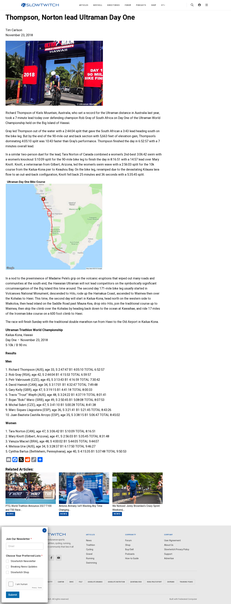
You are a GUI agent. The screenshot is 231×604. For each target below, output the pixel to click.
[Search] (192, 5)
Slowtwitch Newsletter (23, 561)
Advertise (169, 558)
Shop (153, 5)
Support (168, 554)
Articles (83, 5)
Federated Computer (187, 599)
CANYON (61, 582)
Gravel (89, 554)
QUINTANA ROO (136, 582)
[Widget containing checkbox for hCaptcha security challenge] (24, 584)
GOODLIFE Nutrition (116, 582)
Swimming (91, 563)
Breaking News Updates (24, 566)
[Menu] (207, 5)
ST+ (163, 5)
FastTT (49, 582)
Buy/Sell (97, 5)
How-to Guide (132, 558)
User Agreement (172, 540)
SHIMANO (170, 582)
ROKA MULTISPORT (154, 582)
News (89, 540)
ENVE (71, 582)
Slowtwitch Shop (20, 572)
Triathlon (90, 545)
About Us (168, 545)
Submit (12, 594)
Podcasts (141, 5)
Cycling (89, 549)
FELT (80, 582)
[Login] (199, 5)
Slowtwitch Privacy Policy (176, 549)
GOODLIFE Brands (95, 582)
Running (90, 558)
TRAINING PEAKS (186, 582)
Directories (113, 5)
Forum (128, 5)
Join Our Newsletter (19, 538)
